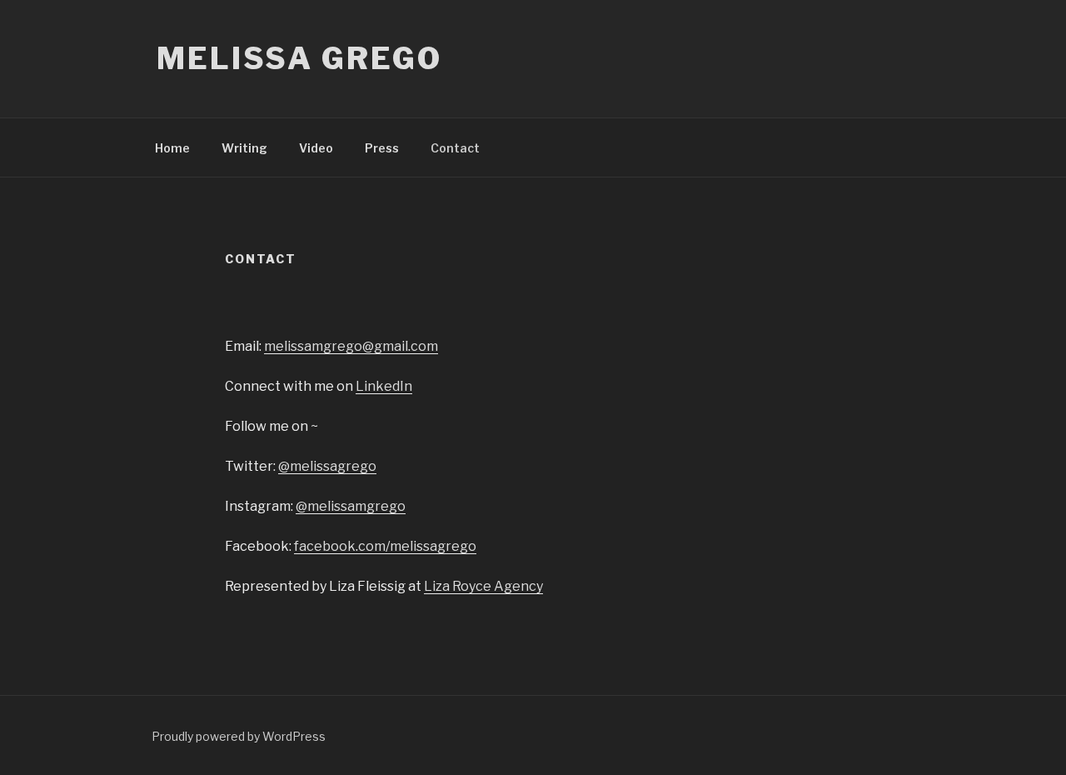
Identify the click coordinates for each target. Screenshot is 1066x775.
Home (172, 148)
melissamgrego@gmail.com (351, 346)
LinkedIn (384, 386)
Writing (244, 148)
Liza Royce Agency (483, 586)
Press (382, 148)
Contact (455, 148)
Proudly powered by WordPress (239, 736)
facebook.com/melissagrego (385, 546)
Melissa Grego (299, 58)
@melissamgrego (351, 506)
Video (316, 148)
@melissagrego (327, 466)
